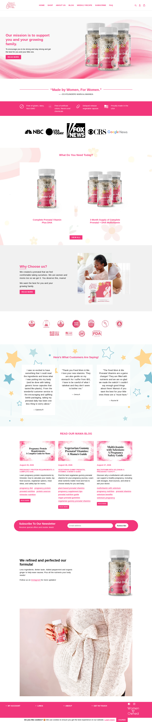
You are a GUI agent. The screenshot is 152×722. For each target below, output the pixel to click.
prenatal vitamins (123, 491)
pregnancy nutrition (105, 491)
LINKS (40, 706)
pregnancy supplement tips (70, 491)
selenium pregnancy (106, 498)
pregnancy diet (26, 488)
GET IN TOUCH (100, 706)
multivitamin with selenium (109, 488)
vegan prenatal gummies (69, 498)
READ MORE (27, 292)
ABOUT (68, 706)
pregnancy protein (42, 488)
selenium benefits (105, 494)
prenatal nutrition (27, 491)
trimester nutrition (28, 495)
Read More (13, 57)
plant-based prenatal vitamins (71, 488)
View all (76, 237)
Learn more (110, 720)
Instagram (36, 580)
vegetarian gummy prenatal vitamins (74, 501)
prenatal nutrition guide (68, 494)
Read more (25, 500)
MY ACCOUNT (13, 706)
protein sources (43, 491)
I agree (122, 720)
